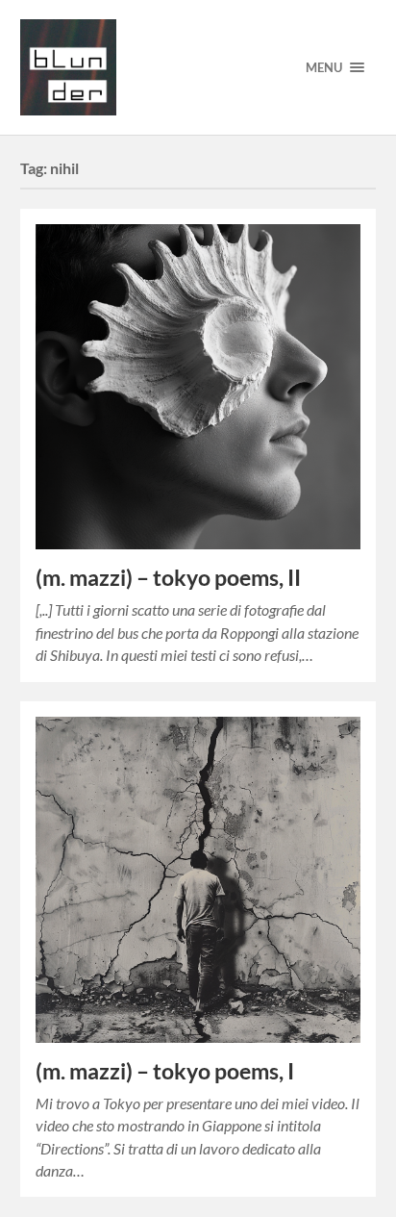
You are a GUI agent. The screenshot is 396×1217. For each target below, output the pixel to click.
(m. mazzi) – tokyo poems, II (168, 578)
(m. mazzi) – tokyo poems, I (165, 1071)
